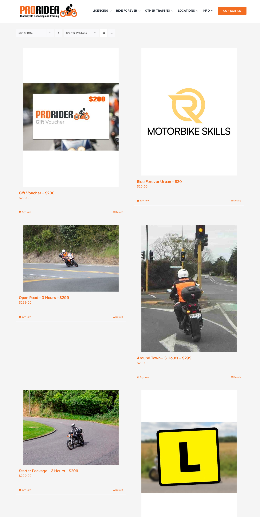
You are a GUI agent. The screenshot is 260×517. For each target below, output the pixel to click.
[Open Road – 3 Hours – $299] (71, 258)
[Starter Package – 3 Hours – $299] (71, 427)
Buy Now (27, 212)
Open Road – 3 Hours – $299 (44, 297)
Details (119, 212)
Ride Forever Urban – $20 (159, 181)
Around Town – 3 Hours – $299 (164, 358)
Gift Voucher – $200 (36, 193)
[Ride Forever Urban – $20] (189, 112)
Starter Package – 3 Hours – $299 (48, 471)
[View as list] (111, 33)
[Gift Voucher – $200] (71, 117)
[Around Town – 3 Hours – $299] (189, 288)
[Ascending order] (58, 33)
